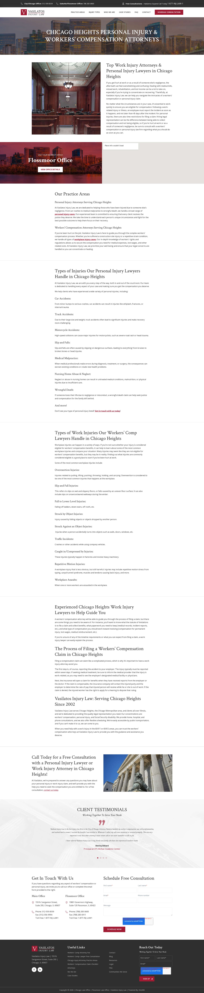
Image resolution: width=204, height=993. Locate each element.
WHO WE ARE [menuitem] (109, 12)
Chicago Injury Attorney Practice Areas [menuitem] (82, 960)
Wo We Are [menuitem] (72, 972)
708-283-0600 (77, 3)
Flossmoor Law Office (100, 990)
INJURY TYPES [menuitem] (94, 12)
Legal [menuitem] (111, 964)
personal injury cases (65, 214)
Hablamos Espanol (151, 4)
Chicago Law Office (82, 990)
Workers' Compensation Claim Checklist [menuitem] (83, 964)
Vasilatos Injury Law (118, 990)
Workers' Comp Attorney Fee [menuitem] (79, 953)
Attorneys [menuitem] (71, 968)
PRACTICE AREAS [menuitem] (78, 12)
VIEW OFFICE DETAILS (50, 169)
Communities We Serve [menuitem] (118, 972)
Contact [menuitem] (112, 953)
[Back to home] (32, 12)
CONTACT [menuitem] (146, 12)
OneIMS (142, 990)
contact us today (51, 790)
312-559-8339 (38, 3)
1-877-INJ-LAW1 (51, 918)
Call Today (171, 4)
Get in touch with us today (107, 411)
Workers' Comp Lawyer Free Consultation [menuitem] (84, 956)
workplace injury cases (85, 239)
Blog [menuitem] (111, 956)
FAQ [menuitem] (136, 12)
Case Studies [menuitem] (73, 975)
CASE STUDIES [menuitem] (124, 12)
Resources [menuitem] (113, 960)
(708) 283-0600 (82, 911)
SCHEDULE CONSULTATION (169, 12)
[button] (97, 858)
